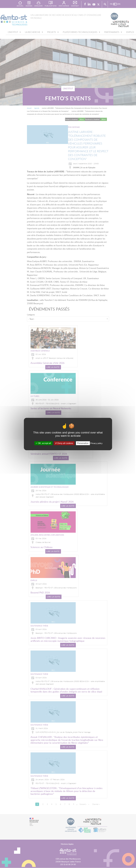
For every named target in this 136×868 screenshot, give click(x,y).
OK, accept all (44, 443)
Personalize (82, 443)
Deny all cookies (65, 443)
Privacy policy (96, 443)
